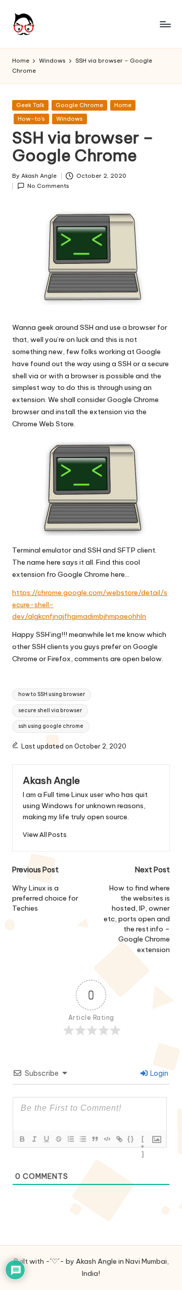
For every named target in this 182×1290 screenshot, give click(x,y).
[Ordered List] (70, 1139)
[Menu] (165, 24)
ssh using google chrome (50, 726)
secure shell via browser (50, 710)
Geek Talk (30, 105)
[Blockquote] (94, 1139)
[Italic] (34, 1139)
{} (130, 1139)
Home (122, 105)
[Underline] (46, 1139)
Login (158, 1073)
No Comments (48, 185)
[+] (143, 1140)
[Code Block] (107, 1139)
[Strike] (58, 1139)
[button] (45, 834)
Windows (69, 118)
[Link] (119, 1139)
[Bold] (22, 1139)
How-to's (31, 118)
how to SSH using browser (51, 694)
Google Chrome (79, 105)
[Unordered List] (82, 1139)
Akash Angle (51, 780)
